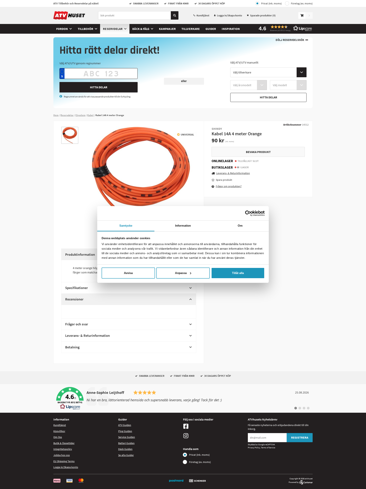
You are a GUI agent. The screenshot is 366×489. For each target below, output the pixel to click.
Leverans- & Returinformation (87, 335)
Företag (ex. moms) (302, 3)
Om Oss (57, 437)
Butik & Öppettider (64, 443)
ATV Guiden (124, 425)
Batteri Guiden (126, 443)
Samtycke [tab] (125, 225)
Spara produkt (224, 180)
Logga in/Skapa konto (229, 15)
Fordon (62, 29)
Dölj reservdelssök (290, 40)
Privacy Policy (254, 447)
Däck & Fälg (140, 29)
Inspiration (231, 29)
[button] (284, 28)
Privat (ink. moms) (271, 3)
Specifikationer (76, 288)
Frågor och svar (76, 324)
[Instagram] (214, 436)
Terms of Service (268, 447)
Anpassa (181, 273)
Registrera (299, 437)
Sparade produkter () (263, 15)
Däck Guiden (125, 449)
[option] (69, 135)
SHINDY (217, 129)
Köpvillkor (59, 431)
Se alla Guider (126, 455)
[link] (183, 398)
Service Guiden (126, 437)
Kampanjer (167, 29)
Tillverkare (190, 29)
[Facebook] (214, 426)
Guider (210, 29)
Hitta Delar (98, 87)
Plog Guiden (125, 431)
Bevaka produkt (258, 152)
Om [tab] (240, 225)
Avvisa (128, 273)
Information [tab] (183, 225)
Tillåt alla (238, 273)
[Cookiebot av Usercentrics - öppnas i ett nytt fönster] (248, 213)
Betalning (72, 347)
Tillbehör (85, 29)
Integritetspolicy (62, 449)
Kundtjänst (203, 15)
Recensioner (74, 299)
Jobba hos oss (61, 455)
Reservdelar (113, 29)
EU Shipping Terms (64, 461)
